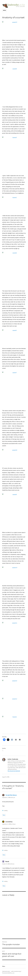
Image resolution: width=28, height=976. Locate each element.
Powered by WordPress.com (8, 973)
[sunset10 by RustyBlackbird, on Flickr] (14, 457)
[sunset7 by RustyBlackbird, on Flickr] (14, 389)
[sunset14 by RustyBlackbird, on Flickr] (14, 574)
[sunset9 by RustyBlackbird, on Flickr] (14, 511)
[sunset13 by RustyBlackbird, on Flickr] (14, 29)
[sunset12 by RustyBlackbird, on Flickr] (14, 706)
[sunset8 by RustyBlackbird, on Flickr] (14, 85)
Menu (4, 10)
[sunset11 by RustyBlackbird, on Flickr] (14, 640)
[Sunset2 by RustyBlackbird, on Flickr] (14, 204)
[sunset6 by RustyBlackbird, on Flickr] (14, 270)
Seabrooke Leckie (6, 971)
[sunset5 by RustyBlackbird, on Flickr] (14, 337)
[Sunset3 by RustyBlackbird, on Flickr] (14, 154)
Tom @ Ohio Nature (11, 795)
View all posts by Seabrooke (14, 771)
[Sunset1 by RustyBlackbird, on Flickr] (14, 724)
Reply (4, 815)
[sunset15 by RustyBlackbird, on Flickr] (14, 688)
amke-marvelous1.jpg (16, 971)
